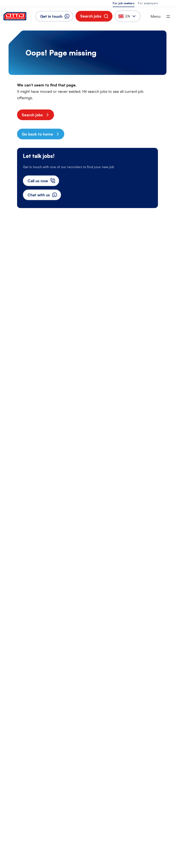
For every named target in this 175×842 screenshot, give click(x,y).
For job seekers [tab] (123, 3)
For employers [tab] (148, 3)
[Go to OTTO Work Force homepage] (14, 16)
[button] (94, 16)
